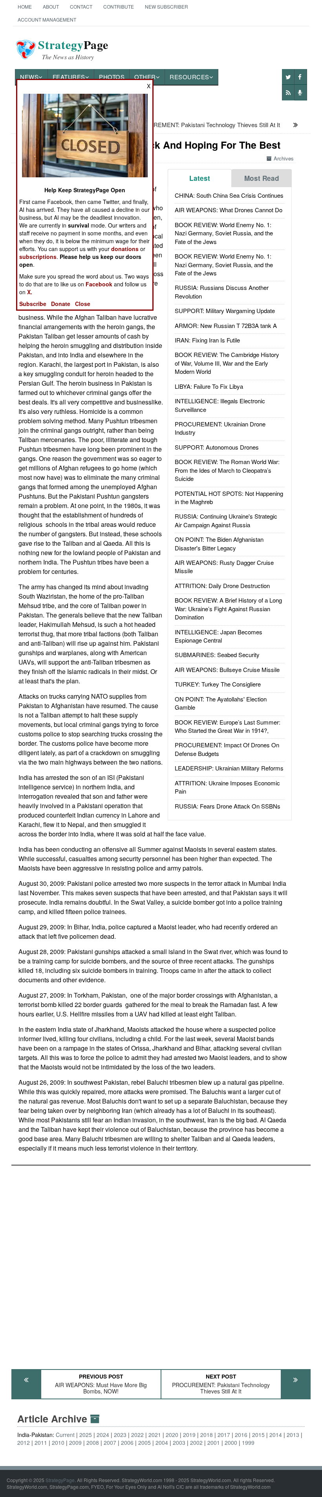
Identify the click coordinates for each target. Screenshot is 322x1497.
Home (25, 6)
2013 (293, 1435)
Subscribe (32, 304)
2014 (275, 1435)
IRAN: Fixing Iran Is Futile (207, 340)
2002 (196, 1442)
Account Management (47, 19)
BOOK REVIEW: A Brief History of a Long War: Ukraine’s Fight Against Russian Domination (228, 608)
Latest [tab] (199, 178)
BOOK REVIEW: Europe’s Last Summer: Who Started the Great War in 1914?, (227, 726)
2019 (189, 1435)
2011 (41, 1442)
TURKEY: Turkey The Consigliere (218, 684)
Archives (284, 158)
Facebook (99, 284)
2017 (224, 1435)
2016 (241, 1435)
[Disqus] (161, 1264)
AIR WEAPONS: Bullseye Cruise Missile (227, 669)
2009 (75, 1442)
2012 (23, 1442)
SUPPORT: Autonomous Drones (217, 447)
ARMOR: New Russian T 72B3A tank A (226, 325)
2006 (127, 1442)
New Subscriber (166, 6)
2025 (85, 1435)
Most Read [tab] (261, 178)
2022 (137, 1435)
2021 (154, 1435)
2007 (110, 1442)
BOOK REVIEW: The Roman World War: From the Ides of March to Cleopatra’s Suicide (227, 470)
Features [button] (69, 77)
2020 (172, 1435)
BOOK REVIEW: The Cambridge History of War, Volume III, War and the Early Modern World (227, 362)
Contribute (118, 6)
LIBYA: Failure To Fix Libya (209, 386)
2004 (162, 1442)
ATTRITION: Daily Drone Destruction (222, 585)
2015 (258, 1435)
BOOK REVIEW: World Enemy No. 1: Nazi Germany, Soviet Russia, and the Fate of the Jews (224, 233)
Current (65, 1435)
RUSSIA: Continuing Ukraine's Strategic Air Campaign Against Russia (226, 520)
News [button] (29, 77)
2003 (179, 1442)
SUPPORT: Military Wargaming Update (225, 310)
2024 (103, 1435)
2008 (92, 1442)
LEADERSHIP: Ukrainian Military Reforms (229, 768)
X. (29, 292)
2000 (231, 1442)
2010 (58, 1442)
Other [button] (145, 77)
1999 (248, 1442)
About (51, 6)
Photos (111, 77)
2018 (206, 1435)
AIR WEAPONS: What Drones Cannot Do (228, 210)
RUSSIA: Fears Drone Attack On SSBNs (227, 806)
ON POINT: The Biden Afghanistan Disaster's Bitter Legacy (219, 543)
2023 (120, 1435)
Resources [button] (189, 77)
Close (82, 304)
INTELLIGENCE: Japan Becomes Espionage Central (218, 636)
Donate (60, 304)
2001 (213, 1442)
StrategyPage (60, 1480)
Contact (81, 6)
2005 (144, 1442)
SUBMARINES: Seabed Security (217, 654)
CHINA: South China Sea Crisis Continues (229, 195)
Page (73, 49)
